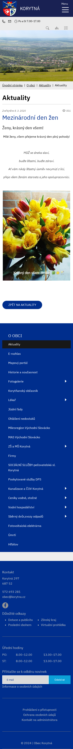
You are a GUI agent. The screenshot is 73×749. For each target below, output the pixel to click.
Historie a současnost (23, 372)
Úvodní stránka (12, 85)
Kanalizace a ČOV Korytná (25, 489)
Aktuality (45, 85)
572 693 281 (11, 592)
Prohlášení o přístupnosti (40, 710)
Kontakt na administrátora (39, 720)
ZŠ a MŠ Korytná (19, 446)
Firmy (12, 456)
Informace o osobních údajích (22, 686)
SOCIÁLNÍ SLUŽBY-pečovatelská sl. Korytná (31, 467)
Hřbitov (13, 544)
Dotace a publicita (20, 620)
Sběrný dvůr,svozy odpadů (25, 516)
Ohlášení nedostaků (21, 418)
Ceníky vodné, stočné (22, 498)
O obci (31, 85)
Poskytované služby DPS (24, 479)
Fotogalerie (16, 381)
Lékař (12, 400)
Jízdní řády (15, 409)
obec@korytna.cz (13, 597)
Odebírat (59, 679)
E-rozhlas (14, 353)
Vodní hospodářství (21, 507)
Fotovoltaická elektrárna (24, 526)
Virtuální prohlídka (53, 625)
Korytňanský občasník (23, 391)
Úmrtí (12, 535)
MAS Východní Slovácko (24, 437)
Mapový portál (18, 363)
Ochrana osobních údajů (39, 715)
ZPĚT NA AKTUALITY (22, 305)
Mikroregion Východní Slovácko (29, 428)
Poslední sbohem (19, 625)
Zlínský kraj (48, 620)
